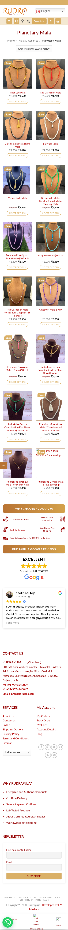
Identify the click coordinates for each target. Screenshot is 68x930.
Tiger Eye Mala (17, 92)
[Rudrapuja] (23, 21)
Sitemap (7, 742)
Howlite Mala (50, 143)
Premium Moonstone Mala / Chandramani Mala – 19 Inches (50, 427)
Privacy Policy (11, 733)
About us (8, 716)
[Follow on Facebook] (41, 747)
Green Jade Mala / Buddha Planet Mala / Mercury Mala (50, 201)
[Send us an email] (60, 747)
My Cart (42, 724)
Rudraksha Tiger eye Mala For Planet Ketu (17, 483)
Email (9, 862)
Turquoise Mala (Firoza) (50, 255)
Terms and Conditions (16, 738)
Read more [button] (12, 623)
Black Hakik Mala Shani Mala (17, 145)
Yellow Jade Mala (17, 197)
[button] (9, 21)
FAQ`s (6, 724)
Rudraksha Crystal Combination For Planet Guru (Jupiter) (50, 370)
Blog (39, 733)
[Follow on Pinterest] (54, 755)
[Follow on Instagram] (48, 747)
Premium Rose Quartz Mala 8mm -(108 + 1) (17, 257)
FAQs (46, 899)
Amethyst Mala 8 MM (50, 309)
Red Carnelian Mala (50, 92)
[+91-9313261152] (29, 21)
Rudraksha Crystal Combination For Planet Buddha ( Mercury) (17, 427)
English (45, 11)
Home (11, 40)
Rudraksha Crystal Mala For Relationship (50, 483)
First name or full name (18, 849)
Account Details (46, 729)
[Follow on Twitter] (54, 747)
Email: (19, 693)
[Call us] (48, 755)
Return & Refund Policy (48, 897)
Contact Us (24, 897)
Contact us (9, 720)
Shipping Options (13, 729)
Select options (17, 101)
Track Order (44, 720)
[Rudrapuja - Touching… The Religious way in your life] (18, 11)
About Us (10, 897)
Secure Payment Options (21, 804)
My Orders (43, 716)
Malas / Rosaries (28, 40)
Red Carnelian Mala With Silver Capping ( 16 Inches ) (17, 312)
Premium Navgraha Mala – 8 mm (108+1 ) (17, 368)
